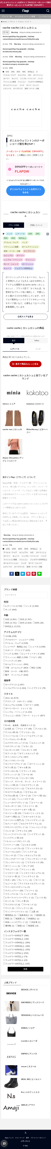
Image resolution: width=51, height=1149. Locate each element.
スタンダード (13, 806)
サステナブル (34, 789)
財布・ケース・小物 (32, 88)
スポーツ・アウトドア (17, 650)
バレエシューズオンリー (17, 841)
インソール (11, 736)
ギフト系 (10, 768)
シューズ (38, 647)
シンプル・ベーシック (28, 78)
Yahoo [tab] (36, 340)
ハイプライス (38, 688)
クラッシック (12, 775)
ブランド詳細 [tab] (13, 225)
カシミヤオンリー (14, 760)
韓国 (21, 926)
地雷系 (20, 919)
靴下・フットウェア (16, 675)
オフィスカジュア (29, 753)
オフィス (10, 753)
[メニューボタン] (3, 11)
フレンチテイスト (14, 862)
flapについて (9, 1138)
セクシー (11, 824)
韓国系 (33, 926)
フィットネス (34, 848)
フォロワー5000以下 (17, 936)
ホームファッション (10, 85)
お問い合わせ (25, 1141)
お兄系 (9, 729)
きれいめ (12, 698)
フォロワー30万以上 (16, 957)
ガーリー (6, 78)
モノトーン (25, 880)
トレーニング (38, 827)
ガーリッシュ (38, 75)
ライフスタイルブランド (32, 884)
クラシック (29, 771)
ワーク (9, 908)
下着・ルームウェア (16, 668)
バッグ (40, 78)
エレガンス (12, 750)
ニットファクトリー (15, 834)
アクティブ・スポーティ (18, 701)
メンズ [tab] (38, 349)
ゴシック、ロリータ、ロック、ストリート (25, 782)
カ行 (29, 75)
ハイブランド (37, 834)
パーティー (12, 845)
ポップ (29, 866)
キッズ (11, 610)
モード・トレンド (32, 85)
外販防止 (33, 919)
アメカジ (40, 729)
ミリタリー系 (12, 876)
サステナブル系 (13, 792)
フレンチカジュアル (30, 855)
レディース (7, 88)
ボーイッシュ (12, 866)
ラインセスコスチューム (17, 887)
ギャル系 (25, 768)
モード (39, 880)
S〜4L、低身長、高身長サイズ (20, 725)
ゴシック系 (11, 785)
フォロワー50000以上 (17, 950)
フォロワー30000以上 (17, 946)
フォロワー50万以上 (16, 960)
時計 (36, 668)
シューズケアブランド (16, 803)
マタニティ (11, 869)
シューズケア (26, 799)
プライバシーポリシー (38, 1138)
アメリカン (28, 732)
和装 (9, 919)
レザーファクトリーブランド (19, 898)
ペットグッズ (13, 661)
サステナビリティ (14, 789)
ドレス (9, 831)
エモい (28, 746)
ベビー (37, 657)
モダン (10, 880)
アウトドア (25, 729)
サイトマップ (19, 1138)
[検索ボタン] (48, 11)
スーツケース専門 (14, 820)
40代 (24, 72)
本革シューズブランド (16, 922)
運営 (27, 1138)
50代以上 (31, 72)
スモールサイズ (32, 817)
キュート (15, 78)
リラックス (11, 894)
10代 (7, 72)
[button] (11, 574)
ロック (9, 901)
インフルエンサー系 (15, 739)
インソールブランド (32, 736)
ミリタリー (11, 873)
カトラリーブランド (15, 764)
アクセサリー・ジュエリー (19, 640)
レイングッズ (29, 894)
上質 (35, 912)
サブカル (31, 792)
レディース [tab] (14, 349)
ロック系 (23, 901)
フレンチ (10, 855)
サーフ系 (40, 796)
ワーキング (30, 905)
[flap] (25, 11)
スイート (36, 803)
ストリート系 (13, 813)
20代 (13, 72)
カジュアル (22, 75)
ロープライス (18, 88)
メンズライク (31, 876)
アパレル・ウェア (9, 75)
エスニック (37, 743)
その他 (11, 636)
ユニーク (10, 884)
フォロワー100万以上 (17, 964)
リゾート (32, 891)
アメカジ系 (11, 732)
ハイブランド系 (14, 838)
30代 (18, 72)
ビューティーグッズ (33, 654)
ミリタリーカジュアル (33, 873)
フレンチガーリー (14, 859)
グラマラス (11, 778)
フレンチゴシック (36, 859)
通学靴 (9, 926)
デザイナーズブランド (16, 827)
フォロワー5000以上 (17, 939)
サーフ (26, 796)
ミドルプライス (15, 688)
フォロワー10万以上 (17, 953)
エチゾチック (12, 746)
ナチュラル (25, 831)
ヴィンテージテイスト (16, 912)
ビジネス (29, 845)
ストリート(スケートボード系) (20, 810)
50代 (39, 623)
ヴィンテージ (25, 908)
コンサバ (28, 778)
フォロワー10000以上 (35, 82)
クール (28, 775)
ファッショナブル (14, 848)
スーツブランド (35, 820)
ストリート (31, 806)
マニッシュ (28, 869)
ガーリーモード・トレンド (18, 708)
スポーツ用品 (12, 817)
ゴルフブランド (30, 785)
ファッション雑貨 (9, 82)
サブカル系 (11, 796)
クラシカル (11, 771)
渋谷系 (36, 922)
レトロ (41, 898)
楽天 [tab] (14, 340)
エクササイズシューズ (16, 743)
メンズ (22, 85)
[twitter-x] (25, 1133)
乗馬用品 (10, 915)
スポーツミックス (34, 813)
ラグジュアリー (14, 891)
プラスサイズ (35, 862)
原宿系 (40, 915)
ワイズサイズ (12, 905)
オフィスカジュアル (16, 757)
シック (10, 799)
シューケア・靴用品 (16, 647)
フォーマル (13, 852)
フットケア (30, 852)
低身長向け (26, 915)
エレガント (30, 750)
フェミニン (22, 82)
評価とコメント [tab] (36, 225)
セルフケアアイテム (31, 824)
